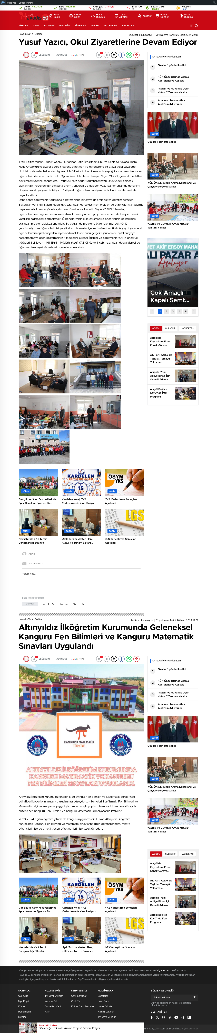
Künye (21, 1006)
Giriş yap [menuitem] (11, 2)
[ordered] (61, 604)
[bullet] (66, 604)
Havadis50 (25, 34)
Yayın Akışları (123, 16)
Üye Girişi (23, 996)
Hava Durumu (100, 16)
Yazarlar (147, 16)
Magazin (64, 26)
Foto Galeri (57, 16)
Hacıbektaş (187, 328)
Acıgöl (156, 328)
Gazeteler (110, 26)
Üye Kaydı (23, 1001)
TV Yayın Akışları (54, 996)
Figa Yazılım (163, 970)
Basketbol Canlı (53, 1006)
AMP (47, 1012)
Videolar (80, 26)
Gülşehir (170, 328)
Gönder (30, 603)
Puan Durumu (188, 16)
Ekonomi (49, 26)
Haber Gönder (164, 16)
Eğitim (38, 34)
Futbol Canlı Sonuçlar (82, 1006)
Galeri (95, 26)
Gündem (23, 26)
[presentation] (152, 311)
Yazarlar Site (51, 1001)
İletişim (22, 1017)
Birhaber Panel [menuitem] (27, 2)
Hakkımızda (24, 1012)
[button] (160, 311)
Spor (36, 26)
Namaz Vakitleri (106, 1012)
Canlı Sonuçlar (78, 996)
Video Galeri (77, 16)
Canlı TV (75, 1001)
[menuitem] (3, 2)
